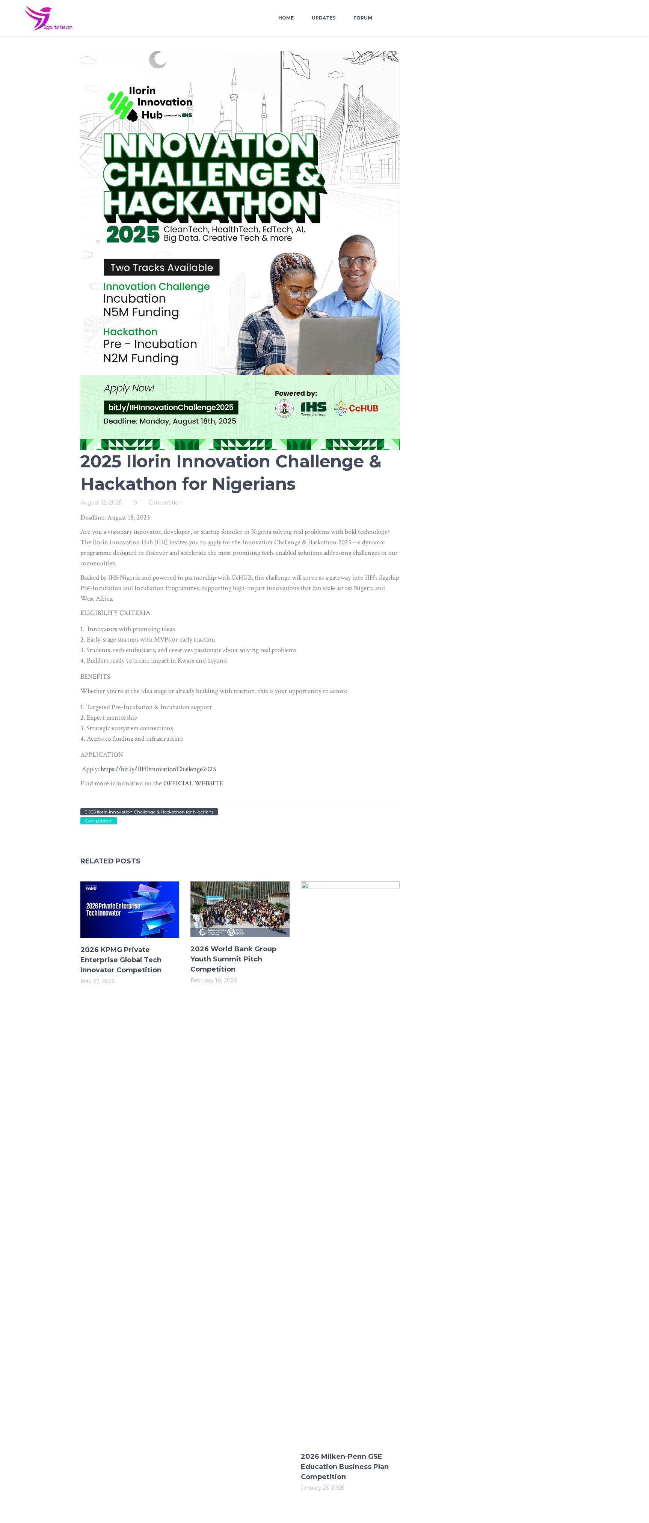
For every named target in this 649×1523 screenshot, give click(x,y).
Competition (165, 502)
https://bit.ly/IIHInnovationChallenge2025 (158, 769)
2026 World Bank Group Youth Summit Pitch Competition (233, 959)
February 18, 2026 (213, 980)
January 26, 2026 (322, 1487)
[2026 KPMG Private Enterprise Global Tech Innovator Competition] (129, 909)
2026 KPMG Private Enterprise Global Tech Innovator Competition (120, 960)
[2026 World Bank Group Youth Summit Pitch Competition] (239, 909)
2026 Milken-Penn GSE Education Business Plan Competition (345, 1466)
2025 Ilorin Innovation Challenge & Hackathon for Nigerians (149, 812)
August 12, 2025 (100, 502)
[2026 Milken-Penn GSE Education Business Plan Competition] (350, 1163)
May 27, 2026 (97, 981)
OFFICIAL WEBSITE (193, 783)
